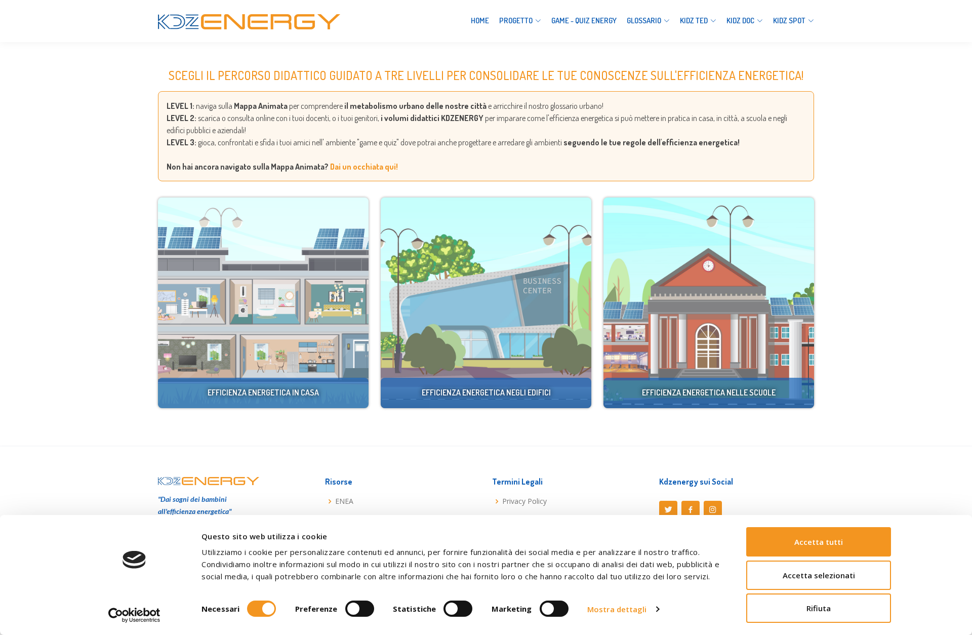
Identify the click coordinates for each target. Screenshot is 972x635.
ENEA (344, 501)
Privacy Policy (524, 501)
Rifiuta (818, 608)
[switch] (359, 609)
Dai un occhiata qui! (364, 167)
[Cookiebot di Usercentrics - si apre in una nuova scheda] (134, 615)
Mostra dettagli (617, 609)
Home (480, 20)
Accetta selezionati (819, 575)
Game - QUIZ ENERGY (584, 20)
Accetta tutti (818, 542)
